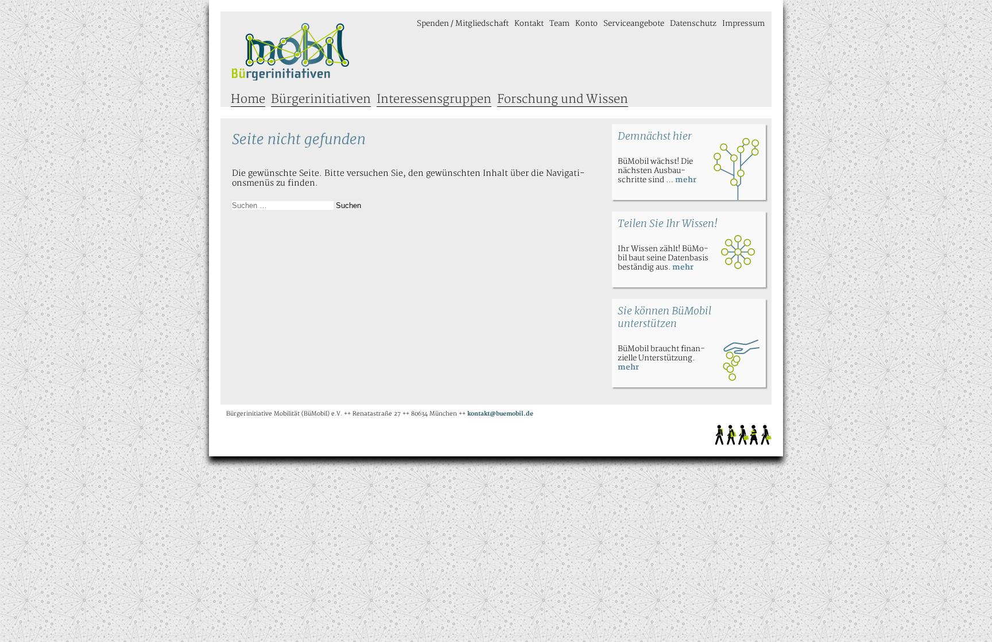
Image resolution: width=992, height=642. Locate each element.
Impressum (743, 23)
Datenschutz (693, 23)
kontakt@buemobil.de (500, 413)
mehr (685, 179)
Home (248, 99)
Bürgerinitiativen (321, 99)
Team (559, 23)
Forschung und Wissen (562, 99)
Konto (586, 23)
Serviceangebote (633, 23)
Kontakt (529, 23)
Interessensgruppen (434, 99)
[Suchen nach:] (284, 205)
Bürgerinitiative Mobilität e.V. (291, 51)
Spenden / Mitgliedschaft (463, 23)
